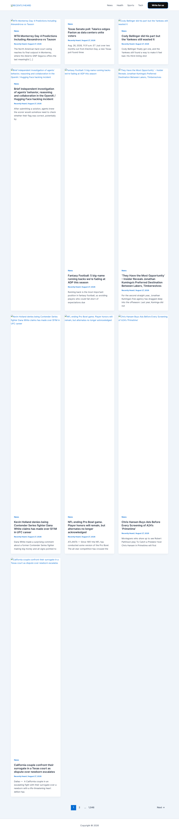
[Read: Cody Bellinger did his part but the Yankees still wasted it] (143, 22)
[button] (158, 5)
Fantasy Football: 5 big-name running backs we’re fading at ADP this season (86, 279)
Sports (130, 5)
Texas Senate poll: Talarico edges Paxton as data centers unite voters (89, 32)
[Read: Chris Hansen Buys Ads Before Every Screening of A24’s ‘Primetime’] (143, 413)
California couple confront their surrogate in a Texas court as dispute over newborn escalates (34, 768)
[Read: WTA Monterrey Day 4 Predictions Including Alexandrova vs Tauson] (36, 22)
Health (120, 5)
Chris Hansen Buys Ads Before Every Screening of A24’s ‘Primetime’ (141, 525)
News (110, 5)
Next (161, 807)
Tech (140, 5)
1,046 (91, 807)
